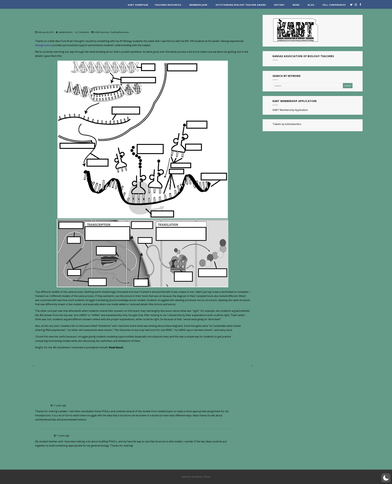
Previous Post (48, 363)
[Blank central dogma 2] (142, 253)
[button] (385, 477)
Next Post (216, 363)
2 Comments (83, 32)
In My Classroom (101, 32)
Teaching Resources (168, 4)
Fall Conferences (334, 4)
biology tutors (43, 45)
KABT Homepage (138, 4)
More (296, 4)
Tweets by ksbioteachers (287, 124)
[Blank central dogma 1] (142, 139)
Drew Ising (42, 405)
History (279, 4)
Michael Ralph (44, 435)
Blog (311, 4)
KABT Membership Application (290, 110)
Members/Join (198, 4)
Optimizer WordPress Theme (196, 476)
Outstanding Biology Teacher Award (241, 4)
